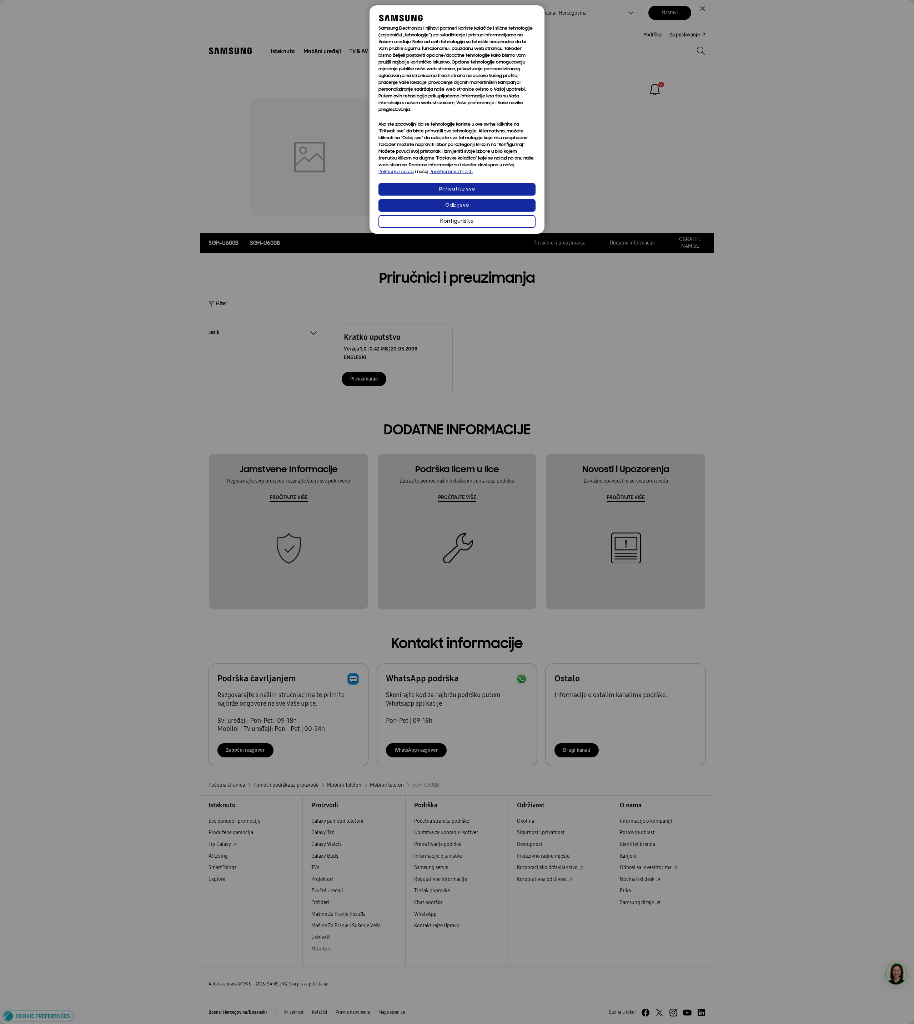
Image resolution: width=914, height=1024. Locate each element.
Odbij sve (457, 205)
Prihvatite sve (457, 189)
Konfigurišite (457, 221)
